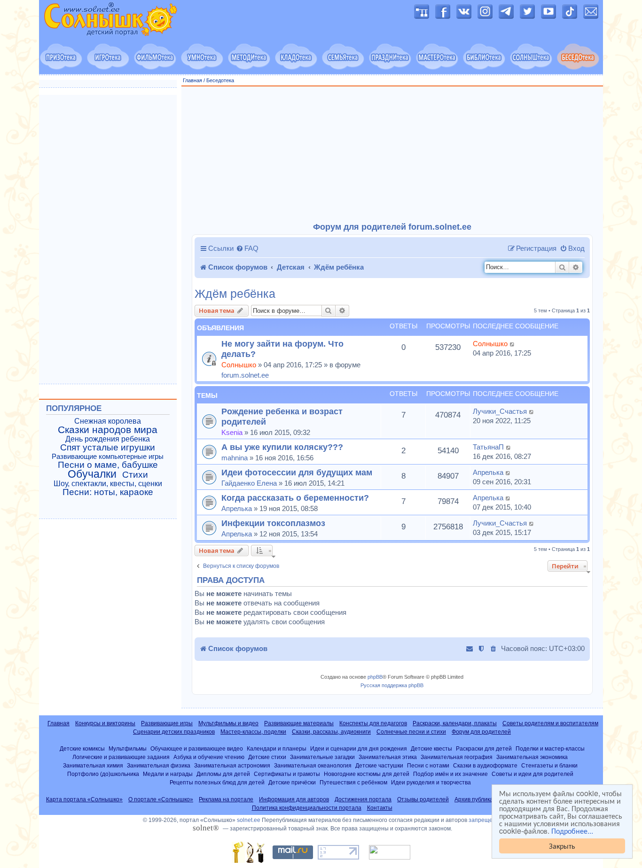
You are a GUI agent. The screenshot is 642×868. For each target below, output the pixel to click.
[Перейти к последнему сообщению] (512, 344)
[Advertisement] (392, 154)
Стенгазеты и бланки (549, 765)
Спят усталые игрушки (107, 447)
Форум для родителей (481, 731)
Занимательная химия (93, 765)
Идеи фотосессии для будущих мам (296, 472)
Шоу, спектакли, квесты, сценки (108, 484)
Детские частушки (379, 765)
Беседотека (220, 80)
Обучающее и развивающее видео (196, 748)
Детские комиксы (82, 748)
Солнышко (238, 365)
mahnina (234, 458)
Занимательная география (457, 757)
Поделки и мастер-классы (550, 748)
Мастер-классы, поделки (253, 731)
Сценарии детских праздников (174, 731)
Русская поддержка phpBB (391, 685)
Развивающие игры (167, 723)
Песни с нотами (428, 765)
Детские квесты (431, 748)
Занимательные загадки (322, 757)
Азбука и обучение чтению (208, 757)
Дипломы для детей (223, 774)
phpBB (375, 677)
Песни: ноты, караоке (108, 492)
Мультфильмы (128, 748)
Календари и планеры (276, 748)
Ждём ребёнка (235, 293)
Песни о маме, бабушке (108, 465)
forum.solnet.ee (245, 375)
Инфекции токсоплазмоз (273, 523)
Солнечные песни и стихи (411, 731)
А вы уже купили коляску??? (282, 447)
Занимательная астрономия (232, 765)
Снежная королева (107, 421)
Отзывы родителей (423, 799)
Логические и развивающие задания (121, 757)
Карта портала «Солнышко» (84, 799)
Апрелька (488, 472)
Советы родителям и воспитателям (550, 723)
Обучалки (92, 474)
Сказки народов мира (107, 430)
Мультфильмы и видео (228, 723)
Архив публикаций (478, 799)
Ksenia (232, 432)
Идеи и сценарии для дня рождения (358, 748)
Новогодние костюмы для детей (366, 774)
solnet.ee (248, 820)
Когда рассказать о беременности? (295, 498)
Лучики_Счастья (500, 411)
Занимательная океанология (313, 765)
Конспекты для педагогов (373, 723)
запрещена (484, 820)
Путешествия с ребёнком (353, 782)
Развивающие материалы (299, 723)
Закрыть (562, 845)
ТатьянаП (488, 447)
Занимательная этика (388, 757)
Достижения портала (363, 799)
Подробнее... (572, 831)
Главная (192, 80)
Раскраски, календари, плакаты (455, 723)
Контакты (379, 808)
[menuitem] (247, 248)
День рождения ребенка (107, 439)
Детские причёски (292, 782)
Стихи (135, 475)
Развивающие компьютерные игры (108, 456)
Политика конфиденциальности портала (306, 808)
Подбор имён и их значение (450, 774)
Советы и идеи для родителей (532, 774)
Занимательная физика (158, 765)
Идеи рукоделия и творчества (431, 782)
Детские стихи (267, 757)
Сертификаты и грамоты (287, 774)
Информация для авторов (294, 799)
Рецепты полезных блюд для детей (217, 782)
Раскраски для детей (484, 748)
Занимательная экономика (532, 757)
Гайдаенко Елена (249, 483)
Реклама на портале (226, 799)
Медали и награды (168, 774)
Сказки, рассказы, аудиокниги (331, 731)
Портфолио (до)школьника (103, 774)
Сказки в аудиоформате (485, 765)
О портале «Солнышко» (160, 799)
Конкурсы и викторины (105, 723)
